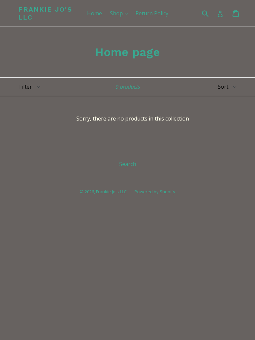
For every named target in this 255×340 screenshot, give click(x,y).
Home (94, 13)
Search (127, 164)
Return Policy (151, 13)
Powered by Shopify (154, 192)
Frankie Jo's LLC (45, 13)
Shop (120, 13)
